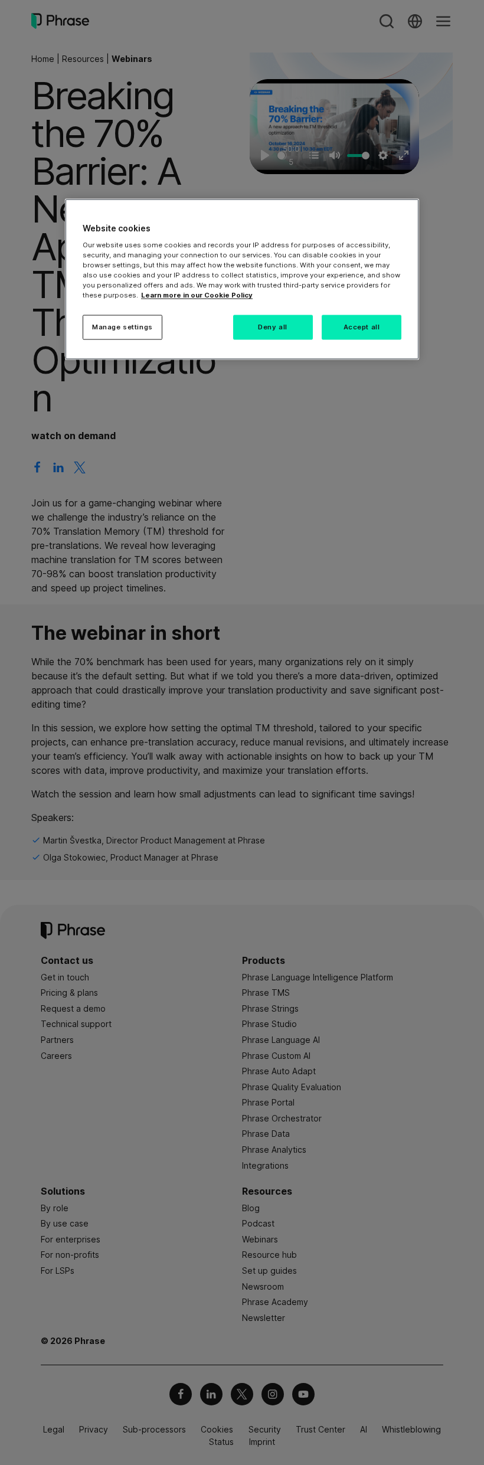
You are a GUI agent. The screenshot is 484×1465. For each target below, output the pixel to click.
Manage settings (122, 327)
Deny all (272, 327)
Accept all (362, 327)
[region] (242, 279)
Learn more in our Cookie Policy (197, 295)
